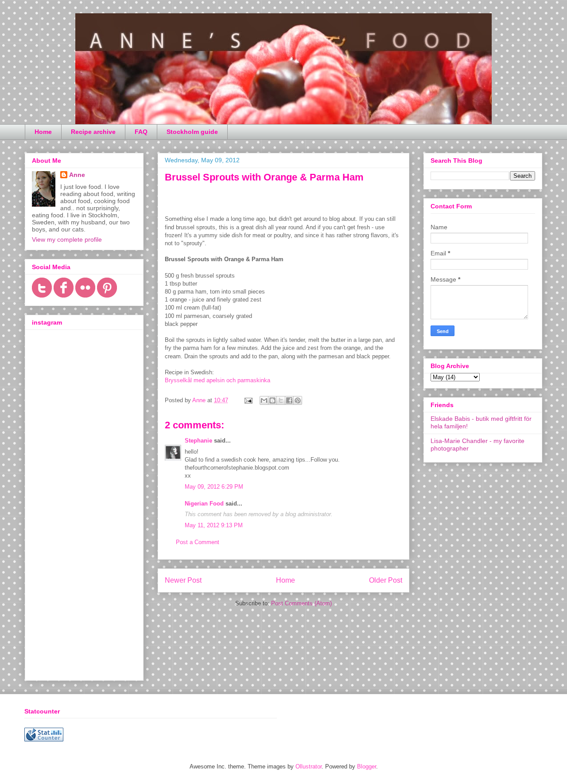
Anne (77, 174)
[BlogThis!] (272, 400)
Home (43, 131)
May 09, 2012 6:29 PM (214, 486)
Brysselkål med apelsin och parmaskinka (217, 380)
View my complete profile (67, 239)
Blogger (366, 766)
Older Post (385, 580)
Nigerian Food (204, 503)
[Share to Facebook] (289, 400)
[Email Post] (247, 400)
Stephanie (198, 440)
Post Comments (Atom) (301, 603)
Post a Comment (197, 542)
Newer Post (183, 580)
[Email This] (264, 400)
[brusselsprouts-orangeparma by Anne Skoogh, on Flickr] (169, 203)
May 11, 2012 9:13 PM (214, 525)
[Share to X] (280, 400)
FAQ (141, 131)
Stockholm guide (192, 131)
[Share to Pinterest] (297, 400)
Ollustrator (308, 766)
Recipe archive (93, 131)
